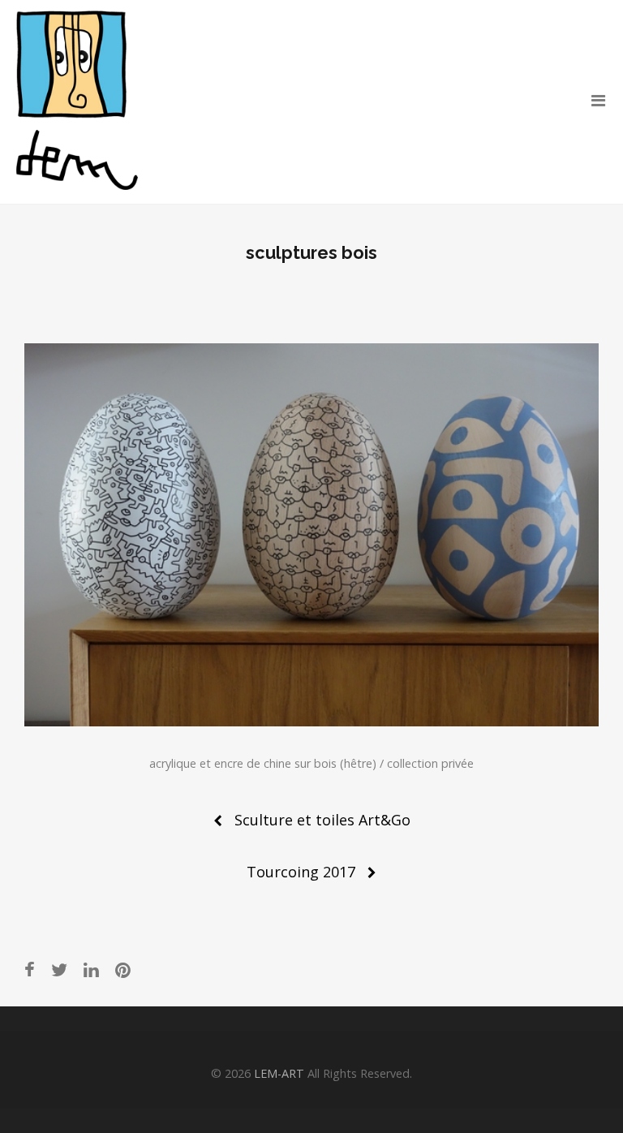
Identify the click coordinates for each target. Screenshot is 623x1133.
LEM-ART (279, 1073)
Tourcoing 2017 (301, 871)
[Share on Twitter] (59, 969)
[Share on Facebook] (29, 969)
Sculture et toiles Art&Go (322, 819)
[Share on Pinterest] (123, 969)
